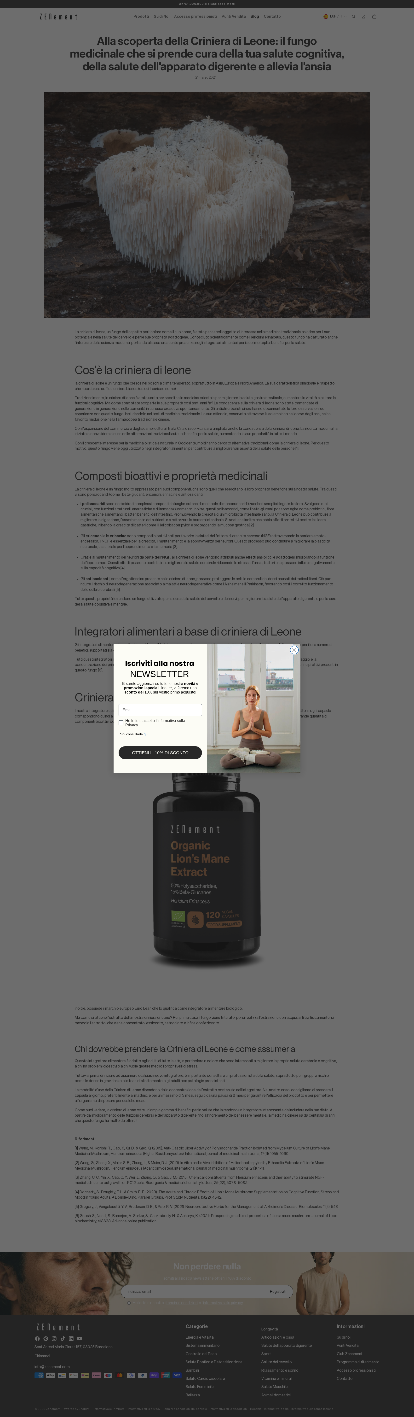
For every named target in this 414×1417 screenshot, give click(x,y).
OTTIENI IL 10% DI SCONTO (160, 752)
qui (146, 734)
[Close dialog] (294, 650)
